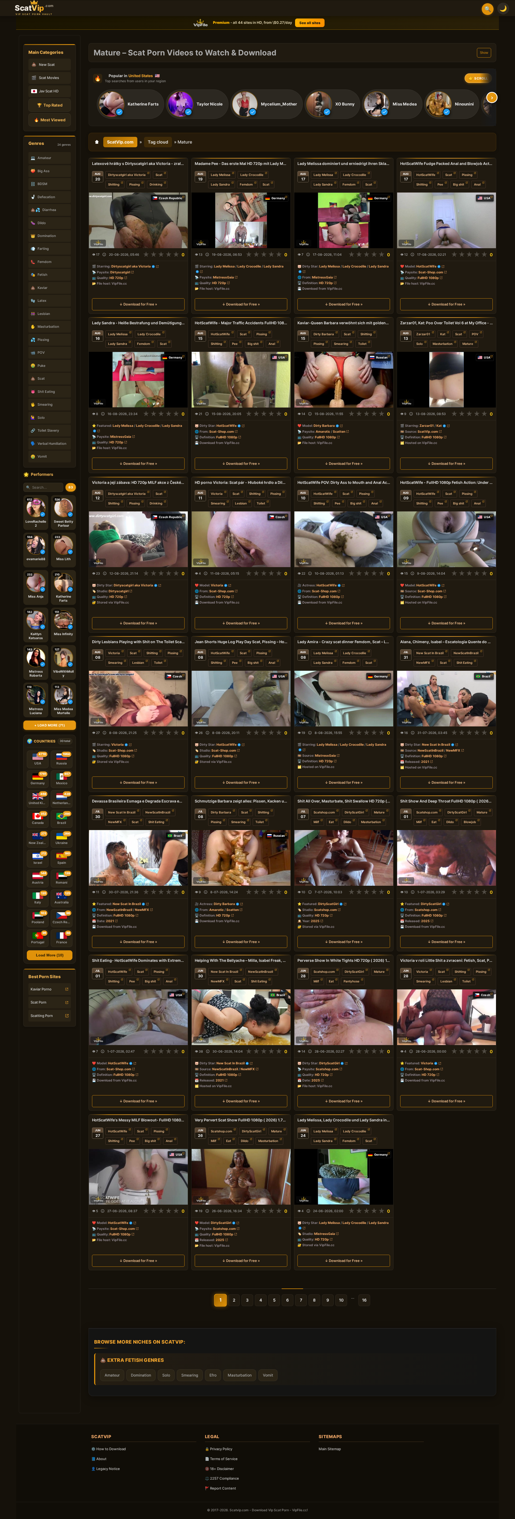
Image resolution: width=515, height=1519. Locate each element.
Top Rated (49, 105)
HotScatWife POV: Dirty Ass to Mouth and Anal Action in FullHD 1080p (343, 482)
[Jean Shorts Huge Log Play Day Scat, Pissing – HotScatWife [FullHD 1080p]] (241, 698)
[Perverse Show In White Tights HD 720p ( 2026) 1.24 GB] (343, 1017)
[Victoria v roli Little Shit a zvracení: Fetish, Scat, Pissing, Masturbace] (446, 1017)
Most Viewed (49, 120)
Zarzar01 (423, 334)
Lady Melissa (220, 175)
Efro (212, 1375)
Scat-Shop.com (430, 272)
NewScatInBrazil (466, 653)
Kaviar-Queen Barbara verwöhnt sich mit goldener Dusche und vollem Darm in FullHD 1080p (343, 323)
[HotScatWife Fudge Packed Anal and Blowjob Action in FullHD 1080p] (446, 220)
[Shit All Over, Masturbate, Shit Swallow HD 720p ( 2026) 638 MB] (343, 858)
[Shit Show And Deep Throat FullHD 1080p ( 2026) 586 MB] (446, 858)
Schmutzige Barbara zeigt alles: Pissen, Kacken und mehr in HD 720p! (241, 801)
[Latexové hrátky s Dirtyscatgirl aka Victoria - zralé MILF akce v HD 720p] (138, 220)
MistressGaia (223, 277)
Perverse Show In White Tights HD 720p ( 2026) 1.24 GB (343, 960)
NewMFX (423, 663)
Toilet (362, 344)
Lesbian (241, 503)
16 (364, 1300)
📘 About (98, 1459)
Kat (442, 334)
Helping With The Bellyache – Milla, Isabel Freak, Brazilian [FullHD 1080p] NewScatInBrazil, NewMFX (241, 960)
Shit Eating (464, 663)
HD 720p (116, 278)
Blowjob (470, 822)
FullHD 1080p (428, 278)
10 (341, 1300)
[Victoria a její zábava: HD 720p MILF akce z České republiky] (138, 539)
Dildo (347, 822)
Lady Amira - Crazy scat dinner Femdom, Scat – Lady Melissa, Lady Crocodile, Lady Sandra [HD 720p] (343, 641)
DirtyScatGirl (354, 812)
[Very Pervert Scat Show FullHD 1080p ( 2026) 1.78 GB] (241, 1177)
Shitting (113, 184)
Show (484, 53)
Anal (477, 184)
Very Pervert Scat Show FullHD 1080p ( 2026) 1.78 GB (241, 1120)
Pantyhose (351, 981)
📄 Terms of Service (221, 1459)
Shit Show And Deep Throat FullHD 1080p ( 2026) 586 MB (446, 801)
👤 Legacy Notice (105, 1469)
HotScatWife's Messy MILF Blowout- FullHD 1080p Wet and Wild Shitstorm (138, 1120)
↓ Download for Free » (138, 304)
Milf (316, 822)
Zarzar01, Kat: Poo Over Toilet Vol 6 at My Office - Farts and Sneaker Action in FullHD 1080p (446, 323)
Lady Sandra (220, 184)
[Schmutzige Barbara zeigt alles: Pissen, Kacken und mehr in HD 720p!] (241, 858)
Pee (440, 184)
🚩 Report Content (220, 1488)
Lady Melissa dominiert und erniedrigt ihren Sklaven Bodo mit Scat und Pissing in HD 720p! (343, 163)
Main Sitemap (330, 1449)
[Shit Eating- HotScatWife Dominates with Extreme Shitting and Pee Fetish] (138, 1017)
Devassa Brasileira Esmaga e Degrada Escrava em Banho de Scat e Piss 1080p (138, 801)
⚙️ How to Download (108, 1449)
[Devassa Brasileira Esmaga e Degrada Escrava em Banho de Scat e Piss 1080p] (138, 858)
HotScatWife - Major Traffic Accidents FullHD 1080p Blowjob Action (241, 323)
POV (475, 334)
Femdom (246, 184)
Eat (331, 822)
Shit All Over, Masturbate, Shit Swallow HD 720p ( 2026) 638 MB (343, 801)
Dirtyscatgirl (120, 272)
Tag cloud (158, 142)
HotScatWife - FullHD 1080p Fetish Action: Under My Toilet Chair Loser (446, 482)
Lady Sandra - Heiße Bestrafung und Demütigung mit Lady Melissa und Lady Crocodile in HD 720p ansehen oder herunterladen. (138, 323)
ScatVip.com (120, 142)
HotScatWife (425, 175)
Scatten (339, 431)
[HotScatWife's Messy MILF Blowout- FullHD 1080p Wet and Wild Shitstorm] (138, 1177)
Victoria (217, 494)
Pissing (134, 184)
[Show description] (104, 255)
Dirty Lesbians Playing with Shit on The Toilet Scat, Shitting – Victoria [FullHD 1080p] (138, 641)
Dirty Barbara (324, 334)
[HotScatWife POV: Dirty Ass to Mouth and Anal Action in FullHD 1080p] (343, 539)
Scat (159, 175)
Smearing (341, 344)
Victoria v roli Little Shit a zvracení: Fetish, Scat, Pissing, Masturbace (446, 960)
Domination (141, 1375)
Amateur (112, 1375)
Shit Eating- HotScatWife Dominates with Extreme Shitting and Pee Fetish (138, 960)
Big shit (458, 184)
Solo (419, 344)
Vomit (268, 1375)
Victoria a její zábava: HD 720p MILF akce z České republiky (138, 482)
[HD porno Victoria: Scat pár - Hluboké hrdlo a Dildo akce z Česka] (241, 539)
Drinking (156, 184)
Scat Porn (38, 1002)
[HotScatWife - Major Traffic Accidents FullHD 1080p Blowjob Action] (241, 380)
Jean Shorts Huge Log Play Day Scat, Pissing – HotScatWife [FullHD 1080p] (241, 641)
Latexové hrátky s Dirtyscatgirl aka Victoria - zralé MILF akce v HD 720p (138, 163)
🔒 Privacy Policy (218, 1449)
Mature (467, 344)
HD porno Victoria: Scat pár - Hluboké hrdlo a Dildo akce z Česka (241, 482)
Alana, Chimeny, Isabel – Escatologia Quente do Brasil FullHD (446, 641)
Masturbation (443, 344)
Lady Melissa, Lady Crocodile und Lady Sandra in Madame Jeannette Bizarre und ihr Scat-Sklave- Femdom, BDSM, (343, 1120)
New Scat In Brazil (430, 653)
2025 (315, 921)
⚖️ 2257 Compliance (222, 1478)
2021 (425, 762)
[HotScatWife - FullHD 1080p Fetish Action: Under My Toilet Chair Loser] (446, 539)
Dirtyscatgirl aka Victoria (127, 175)
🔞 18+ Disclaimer (219, 1469)
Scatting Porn (42, 1015)
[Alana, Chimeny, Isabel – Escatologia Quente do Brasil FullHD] (446, 698)
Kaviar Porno (41, 989)
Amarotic (323, 431)
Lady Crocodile (251, 175)
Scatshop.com (324, 812)
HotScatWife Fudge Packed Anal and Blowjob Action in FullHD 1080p (446, 163)
